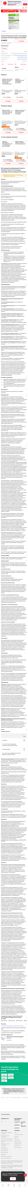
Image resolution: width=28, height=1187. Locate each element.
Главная (3, 1186)
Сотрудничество (18, 1143)
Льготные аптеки (18, 1147)
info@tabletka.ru (4, 1148)
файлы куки (5, 1174)
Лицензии (16, 1136)
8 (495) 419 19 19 (4, 1150)
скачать (25, 4)
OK (13, 1178)
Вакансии (16, 1138)
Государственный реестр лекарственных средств (12, 1025)
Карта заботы (17, 1140)
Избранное (19, 1186)
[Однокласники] (5, 1121)
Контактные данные (18, 1134)
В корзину (21, 41)
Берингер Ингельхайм (22, 57)
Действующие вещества (6, 1156)
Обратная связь (4, 1152)
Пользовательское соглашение (5, 1136)
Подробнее (9, 1040)
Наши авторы (17, 1145)
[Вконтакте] (2, 1121)
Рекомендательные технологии (5, 1144)
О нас (15, 1132)
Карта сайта (3, 1147)
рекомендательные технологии (15, 1173)
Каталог (8, 1186)
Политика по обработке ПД (7, 1139)
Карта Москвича (18, 1142)
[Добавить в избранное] (12, 79)
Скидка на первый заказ (6, 1158)
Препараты (3, 1154)
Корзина (14, 1186)
